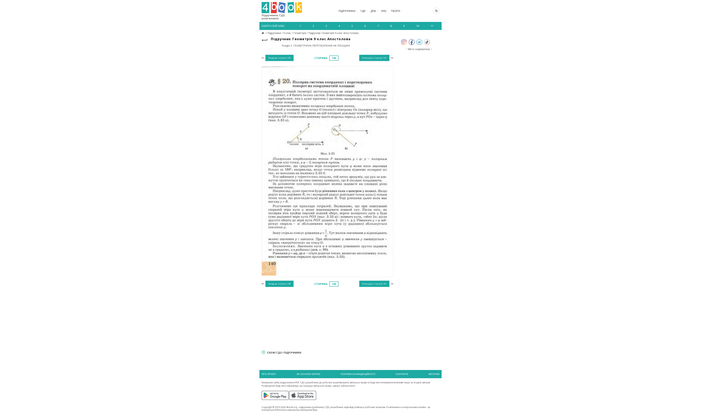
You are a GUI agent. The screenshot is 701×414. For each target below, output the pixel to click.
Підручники (346, 11)
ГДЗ (363, 11)
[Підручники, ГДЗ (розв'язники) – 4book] (263, 33)
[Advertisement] (327, 318)
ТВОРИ (395, 11)
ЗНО (383, 11)
